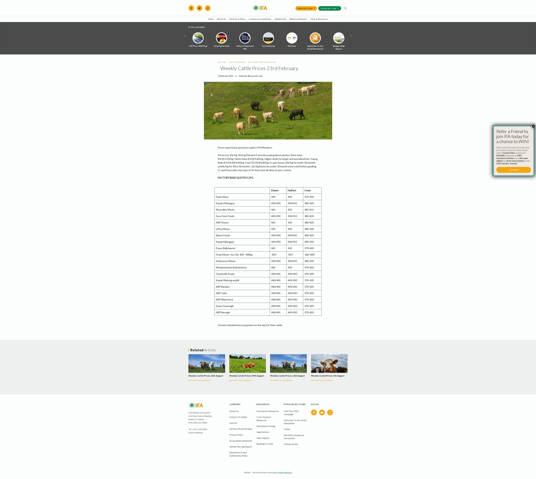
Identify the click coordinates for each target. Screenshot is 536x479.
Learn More (514, 170)
